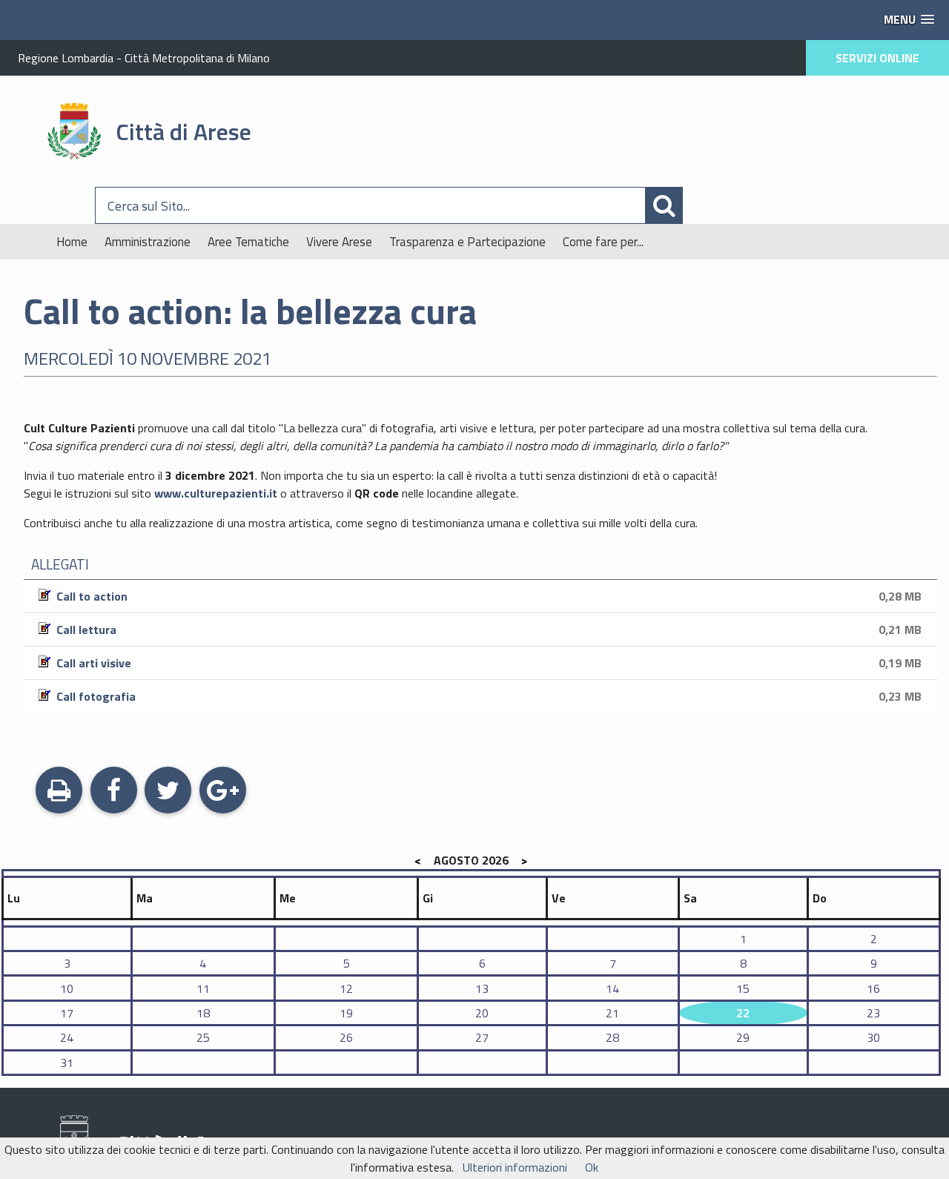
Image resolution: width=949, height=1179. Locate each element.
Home (71, 241)
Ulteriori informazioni (515, 1167)
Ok (591, 1167)
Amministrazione (148, 241)
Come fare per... (603, 241)
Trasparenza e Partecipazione (467, 241)
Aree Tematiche (248, 241)
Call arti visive (486, 663)
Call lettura (486, 629)
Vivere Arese (339, 241)
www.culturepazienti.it (215, 493)
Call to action (486, 596)
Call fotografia (486, 696)
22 (743, 1013)
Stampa (59, 809)
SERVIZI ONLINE (877, 58)
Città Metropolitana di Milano (197, 58)
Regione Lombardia (65, 58)
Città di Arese (183, 131)
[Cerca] (835, 205)
